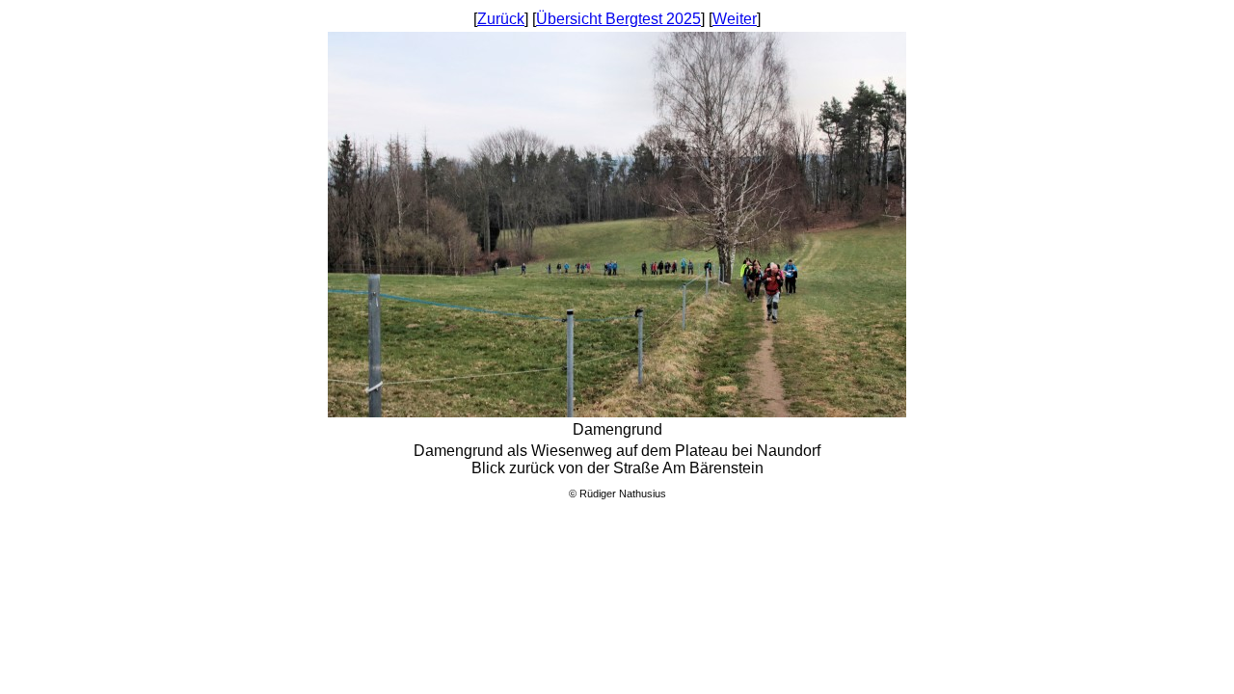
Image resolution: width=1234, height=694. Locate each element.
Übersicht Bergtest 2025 (618, 19)
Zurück (500, 19)
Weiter (734, 19)
